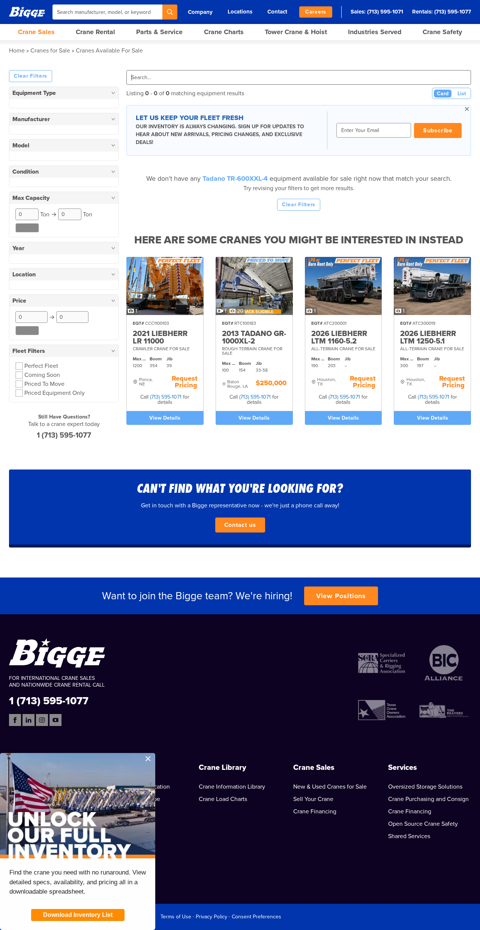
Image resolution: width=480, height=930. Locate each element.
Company (200, 12)
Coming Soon (42, 375)
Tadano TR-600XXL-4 (236, 178)
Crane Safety (442, 32)
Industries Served (375, 32)
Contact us (240, 525)
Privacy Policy (211, 917)
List (462, 93)
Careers (315, 12)
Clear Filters (30, 76)
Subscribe (438, 130)
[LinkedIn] (28, 720)
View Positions (341, 596)
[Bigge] (27, 12)
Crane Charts (224, 32)
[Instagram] (42, 720)
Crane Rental (95, 32)
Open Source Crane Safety (423, 824)
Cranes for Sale (50, 50)
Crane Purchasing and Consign (428, 799)
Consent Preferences (256, 917)
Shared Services (409, 836)
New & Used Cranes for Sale (330, 786)
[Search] (169, 12)
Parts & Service (159, 32)
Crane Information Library (232, 786)
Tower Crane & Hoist (296, 32)
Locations (240, 11)
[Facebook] (15, 720)
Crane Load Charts (223, 799)
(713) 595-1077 (452, 11)
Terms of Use (175, 917)
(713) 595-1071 (385, 11)
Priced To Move (44, 384)
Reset (27, 228)
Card (442, 93)
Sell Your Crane (313, 799)
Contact (277, 11)
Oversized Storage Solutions (425, 786)
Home (17, 50)
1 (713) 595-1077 (64, 435)
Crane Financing (314, 811)
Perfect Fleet (41, 366)
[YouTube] (56, 720)
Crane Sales (36, 32)
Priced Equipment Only (54, 393)
